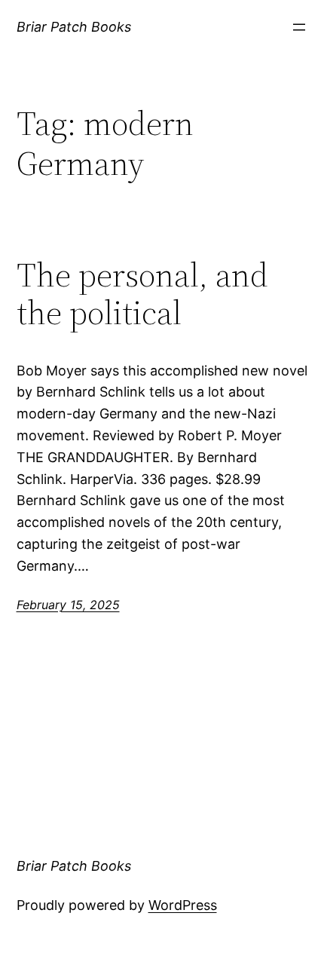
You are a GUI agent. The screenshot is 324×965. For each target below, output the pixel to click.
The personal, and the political (142, 294)
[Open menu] (299, 27)
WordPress (182, 905)
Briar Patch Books (74, 27)
